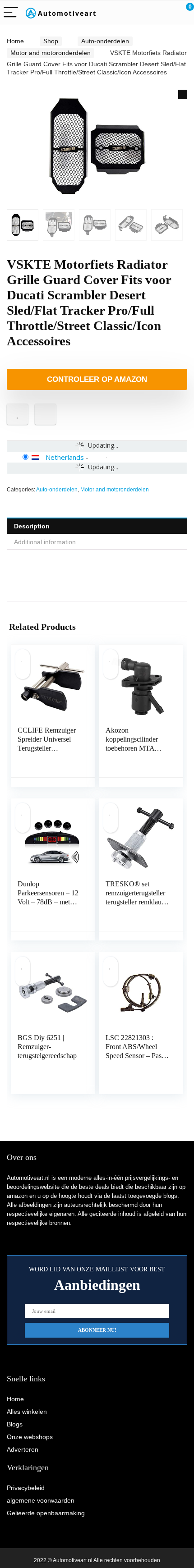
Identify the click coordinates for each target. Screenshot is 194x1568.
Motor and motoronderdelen (50, 52)
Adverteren (22, 1449)
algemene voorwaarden (40, 1500)
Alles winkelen (27, 1411)
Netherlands (65, 457)
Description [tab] (32, 526)
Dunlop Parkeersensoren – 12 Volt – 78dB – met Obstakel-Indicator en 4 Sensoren (48, 902)
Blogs (15, 1424)
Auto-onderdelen (105, 41)
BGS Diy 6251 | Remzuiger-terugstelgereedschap (47, 1046)
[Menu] (11, 13)
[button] (182, 94)
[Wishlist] (166, 12)
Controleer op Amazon (97, 379)
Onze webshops (30, 1436)
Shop (50, 41)
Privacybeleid (26, 1487)
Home (15, 41)
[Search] (146, 13)
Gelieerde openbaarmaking (46, 1513)
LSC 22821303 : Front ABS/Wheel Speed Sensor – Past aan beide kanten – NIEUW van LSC (134, 1055)
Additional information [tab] (45, 542)
